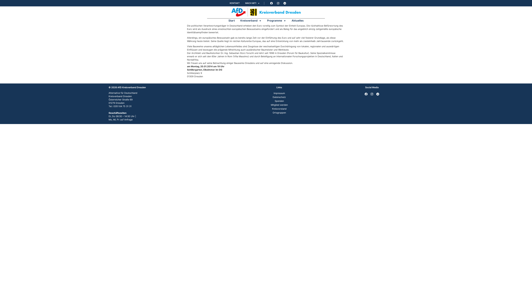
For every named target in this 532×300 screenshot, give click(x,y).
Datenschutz (279, 97)
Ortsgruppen (279, 112)
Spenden (279, 101)
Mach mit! (250, 3)
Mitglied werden (279, 104)
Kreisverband (249, 20)
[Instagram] (278, 3)
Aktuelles (298, 20)
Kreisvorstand (279, 108)
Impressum (279, 93)
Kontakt (235, 3)
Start (231, 20)
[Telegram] (284, 3)
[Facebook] (271, 3)
